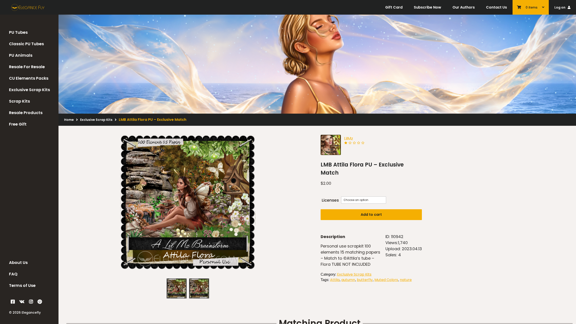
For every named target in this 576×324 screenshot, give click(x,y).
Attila (335, 279)
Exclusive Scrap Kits (29, 89)
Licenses (330, 200)
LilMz (348, 138)
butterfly (365, 279)
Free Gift (18, 124)
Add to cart (371, 214)
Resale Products (26, 112)
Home (69, 119)
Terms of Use (22, 285)
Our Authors (463, 7)
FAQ (13, 274)
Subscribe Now (427, 7)
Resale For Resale (27, 67)
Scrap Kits (19, 101)
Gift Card (394, 7)
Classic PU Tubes (26, 44)
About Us (18, 262)
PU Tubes (18, 32)
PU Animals (20, 55)
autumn (348, 279)
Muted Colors (386, 279)
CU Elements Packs (28, 78)
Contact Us (496, 7)
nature (406, 279)
